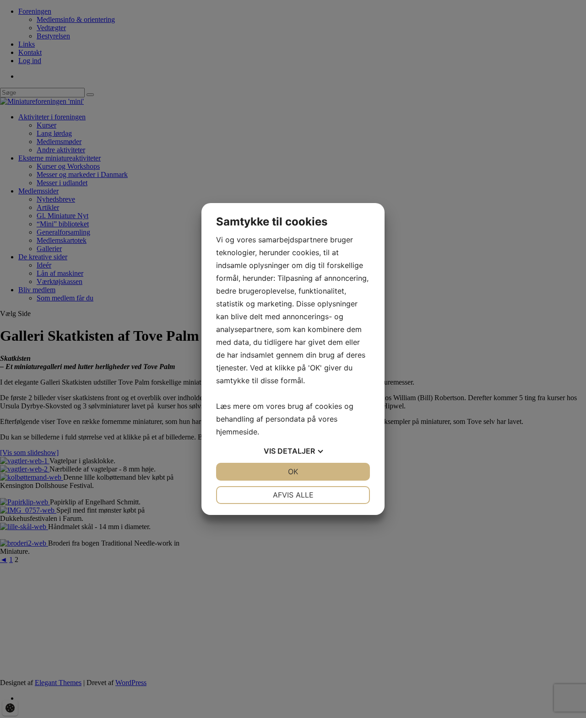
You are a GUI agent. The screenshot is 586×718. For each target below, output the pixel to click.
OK (293, 471)
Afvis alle (293, 494)
